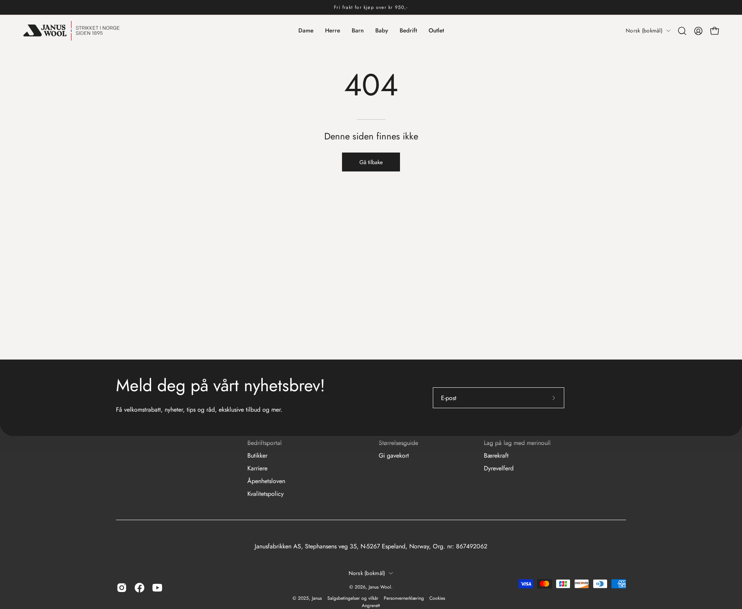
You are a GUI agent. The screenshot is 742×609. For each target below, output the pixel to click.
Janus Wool (380, 587)
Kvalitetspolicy (265, 493)
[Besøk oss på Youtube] (157, 588)
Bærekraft (496, 455)
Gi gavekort (394, 455)
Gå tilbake (371, 162)
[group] (371, 7)
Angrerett (371, 605)
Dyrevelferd (499, 468)
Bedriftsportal (264, 442)
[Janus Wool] (71, 31)
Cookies (437, 598)
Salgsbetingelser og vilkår (352, 598)
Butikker (257, 455)
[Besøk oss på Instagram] (122, 588)
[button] (682, 31)
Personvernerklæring (404, 598)
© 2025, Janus (307, 598)
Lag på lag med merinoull (517, 442)
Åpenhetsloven (266, 481)
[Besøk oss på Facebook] (139, 588)
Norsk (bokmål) (644, 30)
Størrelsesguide (398, 442)
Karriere (257, 468)
